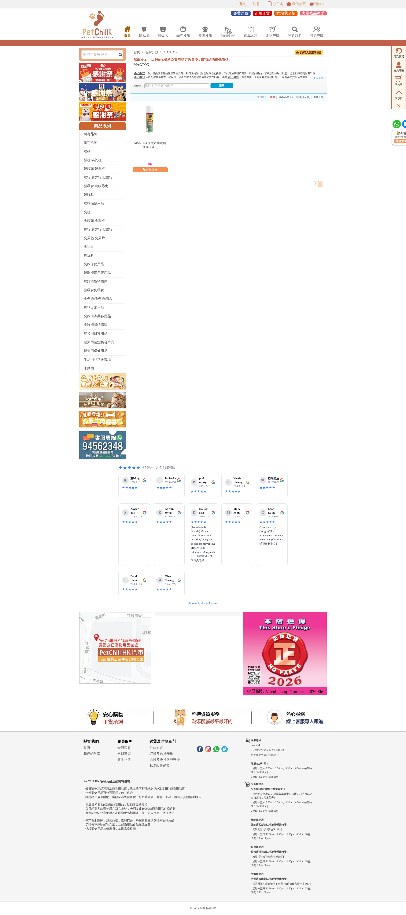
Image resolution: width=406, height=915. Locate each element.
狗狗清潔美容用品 (97, 316)
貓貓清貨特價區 (95, 281)
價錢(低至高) (303, 97)
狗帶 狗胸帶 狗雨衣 (98, 299)
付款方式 (156, 748)
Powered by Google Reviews (203, 603)
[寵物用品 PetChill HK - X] (224, 751)
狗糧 (87, 212)
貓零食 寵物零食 (96, 186)
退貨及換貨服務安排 (165, 759)
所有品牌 (90, 134)
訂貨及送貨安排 (161, 754)
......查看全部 (317, 78)
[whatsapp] (216, 751)
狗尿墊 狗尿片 (94, 238)
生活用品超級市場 (97, 359)
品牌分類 (151, 52)
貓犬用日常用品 (95, 333)
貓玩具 (89, 194)
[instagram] (208, 751)
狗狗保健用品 (94, 264)
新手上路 (124, 759)
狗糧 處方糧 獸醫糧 (98, 229)
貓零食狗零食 (94, 290)
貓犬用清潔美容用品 (99, 342)
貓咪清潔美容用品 (97, 273)
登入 (242, 4)
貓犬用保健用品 (95, 351)
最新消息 (124, 748)
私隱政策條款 (160, 765)
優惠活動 (90, 142)
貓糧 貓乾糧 (93, 160)
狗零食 (89, 247)
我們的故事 (92, 754)
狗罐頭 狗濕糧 (94, 221)
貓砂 (87, 151)
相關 (272, 97)
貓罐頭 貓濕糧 (94, 168)
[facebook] (200, 751)
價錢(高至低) (285, 97)
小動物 (89, 368)
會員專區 (124, 754)
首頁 (137, 52)
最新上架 (318, 97)
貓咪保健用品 (94, 203)
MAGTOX (171, 52)
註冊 (256, 4)
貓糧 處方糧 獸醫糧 (98, 177)
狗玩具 (89, 255)
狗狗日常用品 (94, 307)
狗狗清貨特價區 (95, 325)
